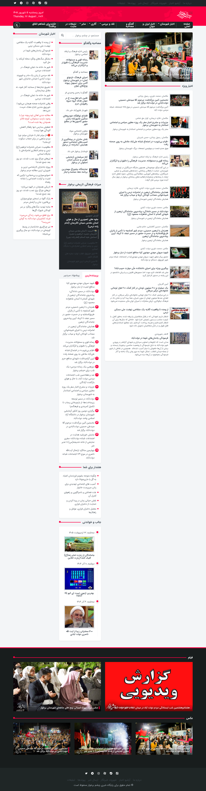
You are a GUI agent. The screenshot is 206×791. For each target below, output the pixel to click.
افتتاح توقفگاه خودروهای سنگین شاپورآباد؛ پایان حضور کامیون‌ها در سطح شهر (75, 120)
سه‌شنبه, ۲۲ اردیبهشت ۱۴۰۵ (81, 533)
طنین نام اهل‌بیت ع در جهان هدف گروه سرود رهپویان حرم (76, 101)
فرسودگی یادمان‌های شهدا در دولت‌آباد (149, 338)
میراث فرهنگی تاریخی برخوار (84, 184)
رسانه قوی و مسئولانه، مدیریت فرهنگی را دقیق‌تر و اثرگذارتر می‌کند (139, 162)
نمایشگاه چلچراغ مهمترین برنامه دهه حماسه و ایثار (75, 171)
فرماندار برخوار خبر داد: (77, 151)
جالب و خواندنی (91, 522)
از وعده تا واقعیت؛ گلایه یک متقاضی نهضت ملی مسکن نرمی (141, 311)
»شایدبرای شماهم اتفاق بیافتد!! (44, 25)
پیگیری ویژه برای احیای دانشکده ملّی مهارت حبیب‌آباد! (141, 268)
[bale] (40, 3)
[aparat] (33, 3)
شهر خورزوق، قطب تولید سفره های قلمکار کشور (81, 255)
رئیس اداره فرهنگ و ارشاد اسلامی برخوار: (76, 53)
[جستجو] (62, 35)
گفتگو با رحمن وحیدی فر (76, 92)
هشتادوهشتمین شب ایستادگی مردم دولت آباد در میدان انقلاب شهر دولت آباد (152, 708)
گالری (93, 24)
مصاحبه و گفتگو (80, 72)
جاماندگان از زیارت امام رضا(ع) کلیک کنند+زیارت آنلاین (79, 556)
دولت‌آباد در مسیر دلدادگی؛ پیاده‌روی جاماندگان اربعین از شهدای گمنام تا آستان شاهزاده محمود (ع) (141, 213)
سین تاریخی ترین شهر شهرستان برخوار (82, 263)
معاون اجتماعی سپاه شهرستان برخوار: (79, 132)
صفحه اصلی (186, 25)
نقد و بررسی (108, 24)
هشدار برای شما (92, 467)
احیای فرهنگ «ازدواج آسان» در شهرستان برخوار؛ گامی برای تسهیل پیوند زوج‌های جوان (75, 82)
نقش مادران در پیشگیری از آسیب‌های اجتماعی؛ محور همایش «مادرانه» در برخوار (75, 142)
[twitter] (15, 3)
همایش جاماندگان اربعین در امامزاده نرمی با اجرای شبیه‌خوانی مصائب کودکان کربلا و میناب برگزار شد (143, 194)
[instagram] (27, 3)
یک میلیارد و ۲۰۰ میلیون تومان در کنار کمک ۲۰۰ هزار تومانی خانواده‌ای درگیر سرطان (139, 289)
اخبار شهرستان (167, 24)
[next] (110, 36)
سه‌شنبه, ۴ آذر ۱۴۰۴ (85, 602)
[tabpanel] (80, 370)
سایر (83, 24)
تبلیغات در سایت (71, 25)
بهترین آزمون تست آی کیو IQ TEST (79, 594)
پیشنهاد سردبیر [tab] (72, 275)
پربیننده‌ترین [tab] (91, 275)
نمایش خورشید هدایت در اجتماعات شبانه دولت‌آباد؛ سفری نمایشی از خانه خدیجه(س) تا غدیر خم (104, 750)
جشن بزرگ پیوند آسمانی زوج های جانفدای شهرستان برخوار (69, 708)
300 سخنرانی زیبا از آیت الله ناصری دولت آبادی (79, 633)
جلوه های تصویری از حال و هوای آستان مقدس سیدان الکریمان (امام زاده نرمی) (81, 223)
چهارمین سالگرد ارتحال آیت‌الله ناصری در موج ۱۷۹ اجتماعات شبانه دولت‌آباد (152, 76)
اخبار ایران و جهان (149, 25)
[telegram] (21, 3)
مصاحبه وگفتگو (92, 43)
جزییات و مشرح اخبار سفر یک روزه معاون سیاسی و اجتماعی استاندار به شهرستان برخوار (139, 124)
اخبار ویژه (187, 86)
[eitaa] (46, 3)
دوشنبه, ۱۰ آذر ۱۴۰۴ (85, 564)
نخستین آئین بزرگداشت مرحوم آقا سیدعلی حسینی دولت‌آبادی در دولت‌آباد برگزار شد (143, 101)
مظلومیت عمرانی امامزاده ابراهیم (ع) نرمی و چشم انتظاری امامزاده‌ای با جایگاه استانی (81, 246)
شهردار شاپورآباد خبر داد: (77, 110)
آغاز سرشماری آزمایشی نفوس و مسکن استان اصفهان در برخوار (77, 160)
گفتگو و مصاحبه (130, 25)
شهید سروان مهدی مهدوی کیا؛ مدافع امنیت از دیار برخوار (141, 252)
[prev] (110, 43)
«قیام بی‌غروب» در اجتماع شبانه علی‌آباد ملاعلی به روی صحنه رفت (138, 143)
